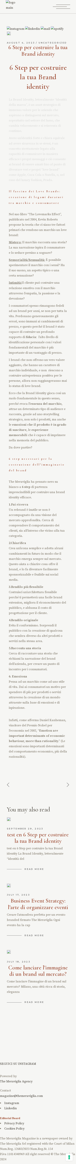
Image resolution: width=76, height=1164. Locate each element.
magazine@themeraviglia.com (21, 1096)
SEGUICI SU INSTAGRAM (18, 1064)
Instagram (11, 1103)
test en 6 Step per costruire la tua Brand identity (38, 838)
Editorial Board (10, 1118)
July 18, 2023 (18, 961)
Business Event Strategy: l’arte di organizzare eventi (38, 904)
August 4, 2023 (21, 42)
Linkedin (10, 1108)
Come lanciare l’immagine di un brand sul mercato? (38, 971)
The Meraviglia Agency (16, 1081)
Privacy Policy (14, 1123)
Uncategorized (53, 42)
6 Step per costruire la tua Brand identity (37, 50)
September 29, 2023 (25, 828)
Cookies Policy (14, 1129)
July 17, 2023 (18, 894)
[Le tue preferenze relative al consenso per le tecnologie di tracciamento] (69, 1157)
